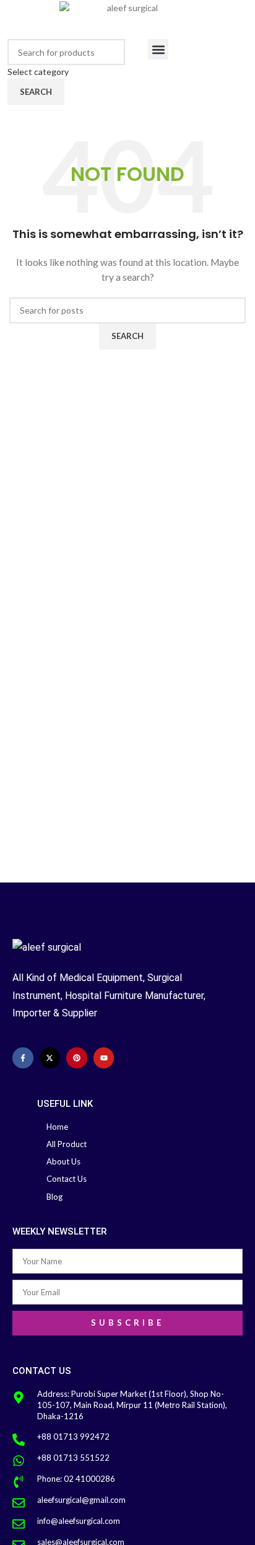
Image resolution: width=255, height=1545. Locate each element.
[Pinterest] (76, 1057)
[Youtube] (104, 1057)
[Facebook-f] (22, 1057)
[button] (158, 49)
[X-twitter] (50, 1057)
